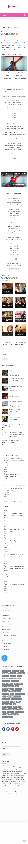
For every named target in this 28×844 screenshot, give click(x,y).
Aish (22, 670)
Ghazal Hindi (5, 626)
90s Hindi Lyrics (6, 610)
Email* (4, 748)
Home (3, 19)
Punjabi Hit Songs (6, 643)
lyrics (4, 696)
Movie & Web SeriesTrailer (14, 696)
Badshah (13, 675)
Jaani (11, 688)
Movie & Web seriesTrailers (9, 635)
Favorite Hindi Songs (7, 624)
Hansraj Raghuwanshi (8, 686)
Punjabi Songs (5, 646)
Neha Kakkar (6, 699)
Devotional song (16, 678)
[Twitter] (5, 34)
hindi (17, 686)
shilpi (4, 709)
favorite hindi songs (7, 683)
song (4, 712)
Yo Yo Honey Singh (7, 717)
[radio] (10, 269)
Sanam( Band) (5, 649)
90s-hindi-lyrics (6, 670)
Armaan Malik (21, 673)
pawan (12, 701)
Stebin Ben (10, 712)
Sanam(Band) (17, 706)
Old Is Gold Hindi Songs (8, 640)
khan (12, 693)
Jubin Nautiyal (6, 691)
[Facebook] (2, 34)
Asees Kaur (5, 675)
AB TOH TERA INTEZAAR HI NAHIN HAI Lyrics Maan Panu (18, 488)
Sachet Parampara (7, 706)
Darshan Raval (6, 678)
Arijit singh (13, 673)
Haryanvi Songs (6, 629)
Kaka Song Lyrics (16, 691)
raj (14, 704)
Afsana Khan (15, 670)
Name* (4, 742)
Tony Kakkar (6, 714)
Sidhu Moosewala (12, 709)
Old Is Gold (5, 701)
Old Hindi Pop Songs (7, 638)
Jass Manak (18, 688)
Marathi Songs (5, 632)
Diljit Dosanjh (6, 681)
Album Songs (9, 19)
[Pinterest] (7, 34)
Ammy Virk (5, 673)
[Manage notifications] (24, 841)
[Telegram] (12, 34)
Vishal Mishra (14, 714)
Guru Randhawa (18, 683)
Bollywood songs (6, 618)
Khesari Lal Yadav (20, 693)
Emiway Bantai (15, 681)
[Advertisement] (14, 812)
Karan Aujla (5, 693)
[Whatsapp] (9, 34)
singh (20, 709)
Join (5, 659)
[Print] (14, 34)
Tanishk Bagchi (19, 712)
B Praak (19, 675)
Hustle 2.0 (5, 688)
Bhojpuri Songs (6, 615)
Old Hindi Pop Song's (16, 699)
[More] (17, 34)
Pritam (18, 701)
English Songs (5, 621)
